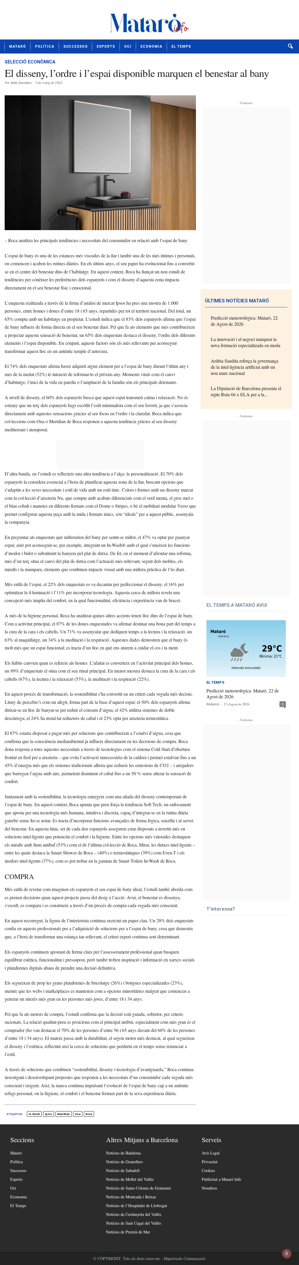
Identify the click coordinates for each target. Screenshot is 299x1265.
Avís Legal (211, 1153)
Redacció (212, 704)
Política (44, 46)
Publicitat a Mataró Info (221, 1179)
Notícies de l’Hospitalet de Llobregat (136, 1205)
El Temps (181, 46)
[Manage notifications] (286, 1253)
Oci (127, 46)
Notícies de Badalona (123, 1153)
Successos (75, 46)
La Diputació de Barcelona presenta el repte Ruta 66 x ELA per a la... (246, 391)
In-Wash (34, 1114)
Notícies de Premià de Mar (128, 1232)
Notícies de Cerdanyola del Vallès (133, 1214)
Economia (151, 46)
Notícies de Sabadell (123, 1170)
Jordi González (21, 83)
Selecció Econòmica (30, 62)
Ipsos (48, 1114)
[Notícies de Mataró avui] (149, 22)
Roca (89, 1114)
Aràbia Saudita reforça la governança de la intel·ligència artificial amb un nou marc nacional (244, 367)
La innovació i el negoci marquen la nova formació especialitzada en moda (245, 342)
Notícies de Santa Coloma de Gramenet (138, 1188)
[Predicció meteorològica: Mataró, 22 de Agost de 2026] (246, 648)
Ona (78, 1114)
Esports (106, 46)
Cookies (208, 1170)
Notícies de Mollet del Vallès (130, 1179)
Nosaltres (209, 1188)
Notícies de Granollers (124, 1161)
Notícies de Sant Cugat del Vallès (133, 1223)
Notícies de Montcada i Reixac (131, 1196)
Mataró (17, 46)
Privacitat (210, 1161)
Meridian (63, 1114)
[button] (290, 46)
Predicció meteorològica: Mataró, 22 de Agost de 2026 (244, 321)
